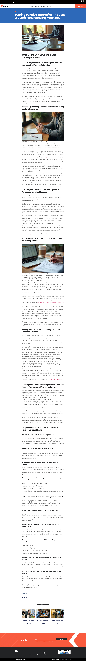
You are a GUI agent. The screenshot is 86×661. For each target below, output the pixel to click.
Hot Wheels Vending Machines (47, 650)
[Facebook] (81, 1)
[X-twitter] (83, 1)
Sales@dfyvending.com (34, 654)
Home (32, 6)
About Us (37, 6)
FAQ (41, 6)
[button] (22, 597)
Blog (44, 6)
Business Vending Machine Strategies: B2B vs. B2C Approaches (28, 622)
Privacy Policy (50, 641)
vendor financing (47, 157)
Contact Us (49, 6)
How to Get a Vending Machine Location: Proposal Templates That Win (43, 622)
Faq (44, 653)
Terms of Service (61, 659)
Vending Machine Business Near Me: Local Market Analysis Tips (57, 622)
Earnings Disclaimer (68, 659)
